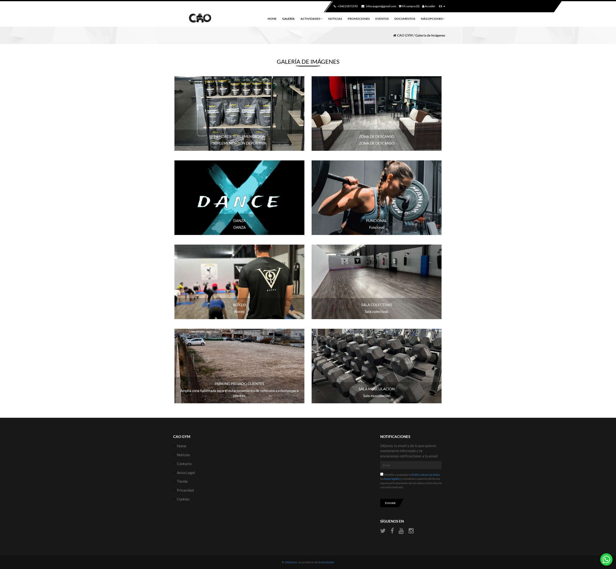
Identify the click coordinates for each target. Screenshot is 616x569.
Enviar (390, 503)
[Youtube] (401, 531)
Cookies (183, 499)
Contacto (184, 464)
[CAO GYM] (200, 18)
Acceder (429, 6)
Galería (288, 18)
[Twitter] (383, 531)
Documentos (404, 18)
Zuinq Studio (326, 562)
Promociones (359, 18)
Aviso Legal (186, 472)
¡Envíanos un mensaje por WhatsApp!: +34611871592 (606, 559)
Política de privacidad (424, 474)
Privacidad (185, 490)
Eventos (382, 18)
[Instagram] (411, 531)
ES (440, 6)
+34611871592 (347, 6)
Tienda (182, 481)
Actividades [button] (311, 18)
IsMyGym (291, 562)
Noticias (335, 18)
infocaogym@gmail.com (381, 6)
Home (272, 18)
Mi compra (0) (410, 6)
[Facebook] (392, 531)
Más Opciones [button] (432, 18)
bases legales (392, 478)
